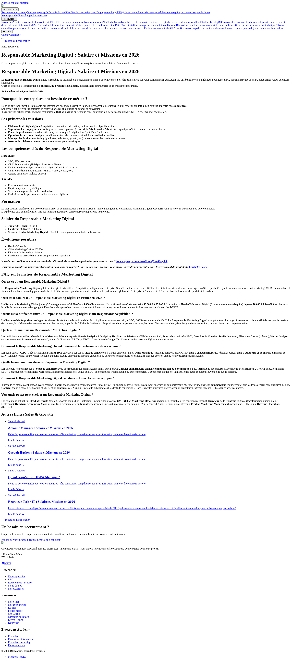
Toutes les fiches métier (15, 40)
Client (4, 34)
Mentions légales (17, 656)
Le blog (12, 607)
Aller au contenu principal (15, 2)
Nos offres (13, 601)
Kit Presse (13, 622)
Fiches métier (15, 610)
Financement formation (20, 639)
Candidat (14, 34)
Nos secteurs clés (17, 604)
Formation (13, 636)
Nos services (9, 9)
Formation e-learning (19, 642)
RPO (11, 579)
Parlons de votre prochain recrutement (21, 539)
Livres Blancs (15, 619)
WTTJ (7, 563)
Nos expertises (39, 15)
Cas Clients (14, 613)
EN (9, 31)
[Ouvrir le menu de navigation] (2, 38)
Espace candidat (16, 645)
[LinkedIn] (2, 563)
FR (4, 31)
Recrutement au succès (20, 582)
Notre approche (9, 15)
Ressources (8, 19)
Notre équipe (25, 15)
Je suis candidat (51, 539)
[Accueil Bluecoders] (8, 5)
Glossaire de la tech (18, 616)
